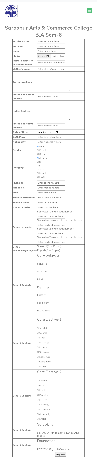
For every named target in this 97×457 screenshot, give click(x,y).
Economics (44, 356)
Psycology (44, 342)
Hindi (42, 337)
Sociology (44, 352)
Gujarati (43, 332)
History (43, 347)
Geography (45, 361)
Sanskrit (43, 328)
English (42, 366)
